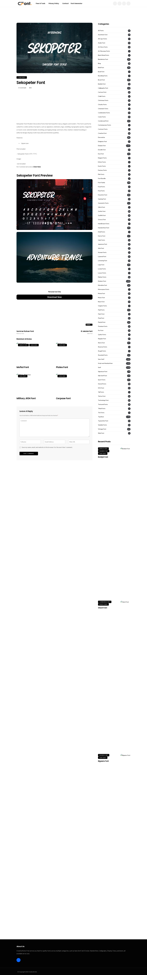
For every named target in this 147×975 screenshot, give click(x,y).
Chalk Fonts (101, 96)
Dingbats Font (102, 141)
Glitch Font (101, 207)
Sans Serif (21, 77)
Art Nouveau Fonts (104, 51)
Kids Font (101, 248)
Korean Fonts (102, 252)
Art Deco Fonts (103, 47)
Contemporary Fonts (104, 125)
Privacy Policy (54, 3)
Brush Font (101, 80)
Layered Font (102, 256)
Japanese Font (102, 244)
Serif (99, 367)
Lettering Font (102, 260)
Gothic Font (102, 211)
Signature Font (102, 371)
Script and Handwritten (105, 363)
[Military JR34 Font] (34, 384)
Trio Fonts (101, 412)
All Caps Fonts (102, 39)
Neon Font (101, 301)
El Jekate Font (86, 332)
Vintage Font (102, 429)
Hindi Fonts (101, 232)
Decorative (101, 137)
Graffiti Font (102, 215)
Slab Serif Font (102, 375)
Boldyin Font (103, 457)
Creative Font (102, 133)
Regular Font (102, 338)
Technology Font (103, 400)
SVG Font (101, 388)
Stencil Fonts (102, 384)
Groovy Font (102, 219)
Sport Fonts (101, 380)
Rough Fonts (102, 351)
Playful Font (101, 322)
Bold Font (101, 67)
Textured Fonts (103, 404)
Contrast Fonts (103, 129)
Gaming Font (102, 199)
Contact (65, 3)
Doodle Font (102, 149)
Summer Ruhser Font (25, 332)
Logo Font (101, 265)
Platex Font (62, 367)
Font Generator (76, 3)
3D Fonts (101, 30)
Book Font (101, 71)
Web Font (101, 433)
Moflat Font (22, 367)
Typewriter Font (103, 421)
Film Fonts (101, 174)
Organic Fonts (102, 306)
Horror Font (101, 236)
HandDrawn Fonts (103, 223)
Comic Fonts (102, 117)
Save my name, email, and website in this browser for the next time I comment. (47, 447)
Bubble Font (102, 84)
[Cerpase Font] (74, 384)
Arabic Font (101, 43)
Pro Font (100, 330)
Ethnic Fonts (102, 162)
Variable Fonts (102, 425)
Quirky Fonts (102, 334)
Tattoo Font (102, 396)
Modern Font (102, 281)
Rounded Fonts (103, 355)
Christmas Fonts (103, 100)
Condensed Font (103, 121)
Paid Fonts (101, 310)
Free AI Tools (40, 3)
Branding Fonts (103, 76)
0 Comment (22, 88)
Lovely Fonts (102, 269)
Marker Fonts (102, 277)
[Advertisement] (73, 11)
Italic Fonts (101, 240)
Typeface (101, 417)
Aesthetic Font (103, 34)
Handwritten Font (103, 228)
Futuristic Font (102, 195)
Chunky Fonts (102, 104)
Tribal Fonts (101, 408)
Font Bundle (102, 178)
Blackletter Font (103, 59)
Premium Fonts (102, 326)
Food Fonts (101, 186)
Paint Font (101, 314)
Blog (99, 63)
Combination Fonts (104, 113)
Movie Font (101, 293)
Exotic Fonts (102, 166)
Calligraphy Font (103, 88)
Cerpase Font (63, 398)
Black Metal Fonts (103, 55)
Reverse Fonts (102, 347)
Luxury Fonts (102, 273)
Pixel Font (101, 318)
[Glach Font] (125, 676)
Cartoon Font (102, 92)
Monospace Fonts (103, 289)
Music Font (101, 297)
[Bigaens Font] (125, 829)
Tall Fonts (101, 392)
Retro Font (101, 343)
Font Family (101, 182)
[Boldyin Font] (125, 522)
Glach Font (102, 608)
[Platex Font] (74, 353)
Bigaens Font (103, 761)
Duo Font (101, 154)
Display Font (23, 345)
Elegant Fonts (102, 158)
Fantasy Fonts (102, 170)
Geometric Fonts (103, 203)
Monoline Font (102, 285)
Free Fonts (101, 191)
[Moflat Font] (34, 353)
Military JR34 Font (26, 398)
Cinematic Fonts (103, 108)
